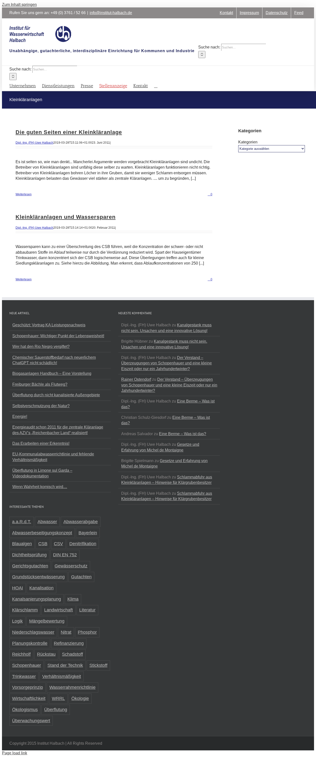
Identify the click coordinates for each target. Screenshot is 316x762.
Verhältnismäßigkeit (61, 676)
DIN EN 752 (65, 554)
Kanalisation (41, 587)
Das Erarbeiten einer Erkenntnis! (40, 443)
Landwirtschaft (58, 609)
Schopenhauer (26, 665)
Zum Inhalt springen (19, 4)
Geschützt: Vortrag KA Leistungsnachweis (48, 325)
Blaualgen (22, 543)
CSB (42, 543)
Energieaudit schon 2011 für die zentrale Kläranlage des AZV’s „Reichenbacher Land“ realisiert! (57, 430)
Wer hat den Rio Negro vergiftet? (41, 346)
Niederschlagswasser (33, 632)
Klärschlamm (25, 609)
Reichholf (21, 654)
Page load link (14, 753)
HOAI (17, 587)
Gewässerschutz (71, 565)
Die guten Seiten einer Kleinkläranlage (69, 132)
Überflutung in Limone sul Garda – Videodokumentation (42, 473)
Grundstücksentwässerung (38, 576)
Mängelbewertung (46, 621)
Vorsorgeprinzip (27, 687)
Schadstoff (72, 654)
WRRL (58, 698)
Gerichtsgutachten (30, 565)
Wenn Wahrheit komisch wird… (39, 487)
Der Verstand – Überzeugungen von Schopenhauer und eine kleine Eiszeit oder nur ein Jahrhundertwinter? (166, 363)
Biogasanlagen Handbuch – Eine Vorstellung (51, 373)
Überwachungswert (31, 720)
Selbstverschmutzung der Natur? (41, 406)
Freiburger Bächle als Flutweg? (39, 384)
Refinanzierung (69, 643)
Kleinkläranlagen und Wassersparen (66, 217)
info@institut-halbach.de (111, 13)
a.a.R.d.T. (21, 521)
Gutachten (81, 576)
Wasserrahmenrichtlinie (72, 687)
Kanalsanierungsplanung (36, 599)
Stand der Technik (65, 665)
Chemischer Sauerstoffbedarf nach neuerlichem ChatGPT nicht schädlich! (54, 360)
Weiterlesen (24, 194)
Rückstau (46, 654)
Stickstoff (98, 665)
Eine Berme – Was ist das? (182, 434)
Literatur (87, 609)
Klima (73, 599)
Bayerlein (88, 532)
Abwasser (47, 521)
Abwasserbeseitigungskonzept (42, 532)
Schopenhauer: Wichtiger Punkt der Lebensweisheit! (58, 336)
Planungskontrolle (29, 643)
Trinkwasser (24, 676)
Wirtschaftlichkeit (28, 698)
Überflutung (55, 709)
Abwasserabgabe (80, 521)
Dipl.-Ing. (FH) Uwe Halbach (34, 142)
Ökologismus (25, 709)
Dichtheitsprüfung (29, 554)
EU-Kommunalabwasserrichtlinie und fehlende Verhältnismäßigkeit (53, 457)
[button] (156, 85)
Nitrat (66, 632)
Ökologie (80, 698)
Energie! (19, 416)
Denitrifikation (82, 543)
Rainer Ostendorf (136, 379)
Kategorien (247, 142)
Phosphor (87, 632)
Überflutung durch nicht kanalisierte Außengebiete (56, 395)
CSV (58, 543)
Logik (17, 621)
